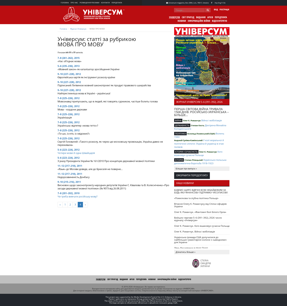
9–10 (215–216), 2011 (69, 182)
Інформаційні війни (199, 20)
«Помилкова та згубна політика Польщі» (196, 198)
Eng (219, 3)
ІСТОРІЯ (179, 160)
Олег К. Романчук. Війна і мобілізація (194, 231)
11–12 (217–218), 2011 (70, 165)
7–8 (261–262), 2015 (69, 58)
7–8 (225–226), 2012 (69, 98)
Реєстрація (224, 9)
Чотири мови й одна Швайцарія (76, 153)
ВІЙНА (178, 120)
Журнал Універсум (78, 29)
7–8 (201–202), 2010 (69, 193)
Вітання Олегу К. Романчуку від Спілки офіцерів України (200, 205)
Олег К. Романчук (192, 120)
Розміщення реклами (89, 2)
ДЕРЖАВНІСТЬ (182, 125)
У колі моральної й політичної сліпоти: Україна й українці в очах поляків (199, 143)
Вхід (216, 9)
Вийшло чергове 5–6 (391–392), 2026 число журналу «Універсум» (198, 219)
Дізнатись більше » (185, 252)
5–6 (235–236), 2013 (69, 66)
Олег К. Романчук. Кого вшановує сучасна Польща (201, 225)
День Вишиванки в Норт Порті (191, 247)
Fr (222, 3)
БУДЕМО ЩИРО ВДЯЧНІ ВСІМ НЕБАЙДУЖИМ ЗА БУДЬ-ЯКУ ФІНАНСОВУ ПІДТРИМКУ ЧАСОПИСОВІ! (201, 191)
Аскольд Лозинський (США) (201, 133)
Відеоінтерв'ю (219, 20)
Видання (201, 17)
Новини (182, 20)
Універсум (174, 17)
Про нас (74, 2)
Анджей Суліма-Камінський (188, 140)
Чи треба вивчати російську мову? (77, 196)
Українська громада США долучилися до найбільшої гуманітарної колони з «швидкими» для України (200, 240)
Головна (65, 2)
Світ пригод (188, 17)
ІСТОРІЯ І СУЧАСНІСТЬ (186, 151)
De (224, 3)
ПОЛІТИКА (180, 133)
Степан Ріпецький (193, 160)
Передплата (117, 2)
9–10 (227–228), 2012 (69, 74)
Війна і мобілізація (211, 120)
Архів (210, 17)
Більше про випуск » (186, 168)
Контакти (105, 2)
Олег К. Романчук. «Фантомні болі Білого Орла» (200, 212)
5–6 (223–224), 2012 (69, 149)
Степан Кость (197, 125)
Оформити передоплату (192, 175)
